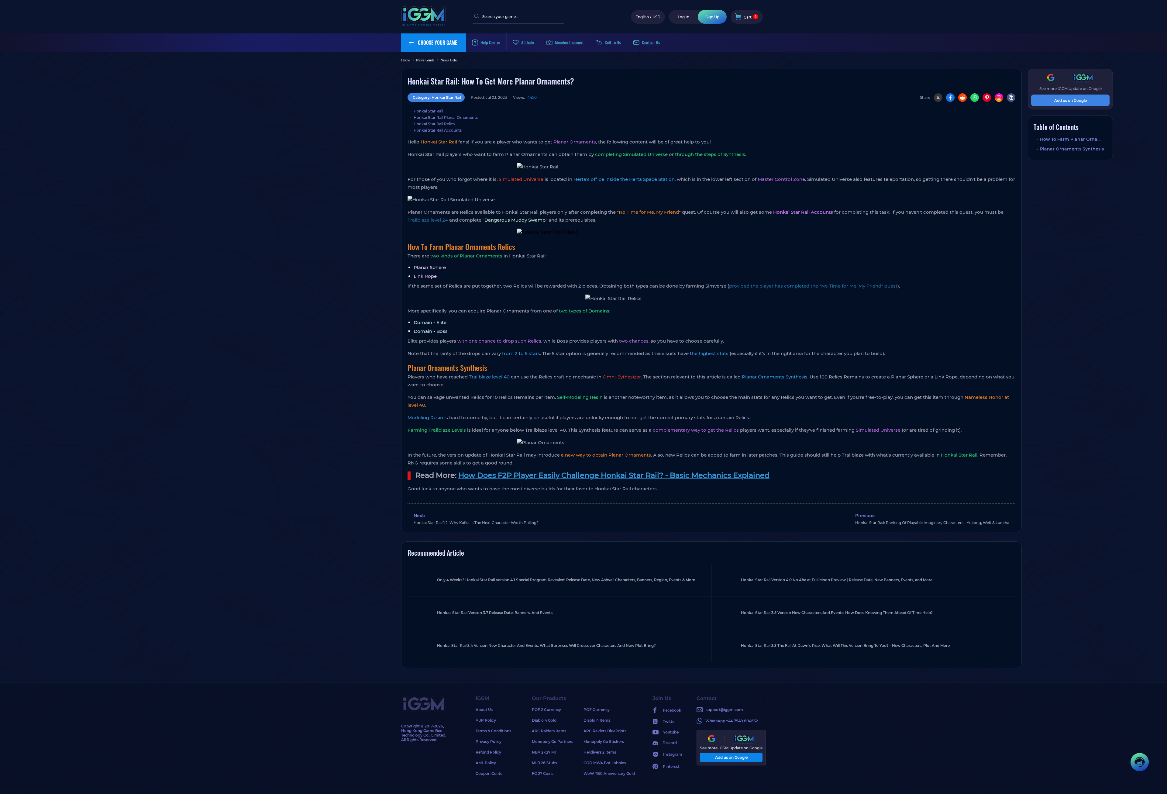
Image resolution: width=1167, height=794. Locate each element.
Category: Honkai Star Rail (437, 97)
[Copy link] (1011, 97)
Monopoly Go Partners (552, 741)
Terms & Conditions (493, 731)
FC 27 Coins (542, 773)
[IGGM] (423, 25)
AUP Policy (486, 720)
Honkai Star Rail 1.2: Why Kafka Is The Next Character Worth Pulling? (476, 522)
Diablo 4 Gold (544, 720)
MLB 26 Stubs (544, 763)
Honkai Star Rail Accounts (438, 130)
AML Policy (486, 763)
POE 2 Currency (546, 709)
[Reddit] (962, 97)
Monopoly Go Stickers (604, 741)
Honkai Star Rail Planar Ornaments (446, 117)
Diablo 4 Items (597, 720)
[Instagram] (999, 97)
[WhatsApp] (974, 97)
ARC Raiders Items (549, 731)
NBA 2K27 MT (544, 752)
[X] (938, 97)
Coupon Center (490, 773)
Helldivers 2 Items (600, 752)
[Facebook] (950, 97)
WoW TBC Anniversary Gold (609, 773)
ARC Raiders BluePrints (605, 731)
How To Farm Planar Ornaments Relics (1073, 139)
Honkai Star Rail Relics (434, 124)
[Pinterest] (987, 97)
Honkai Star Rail (428, 111)
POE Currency (597, 709)
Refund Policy (488, 752)
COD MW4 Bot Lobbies (605, 763)
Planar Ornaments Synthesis (1072, 149)
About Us (484, 709)
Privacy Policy (488, 741)
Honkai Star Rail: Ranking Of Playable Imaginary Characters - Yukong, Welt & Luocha (932, 522)
